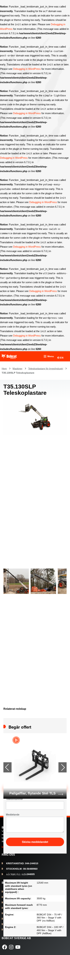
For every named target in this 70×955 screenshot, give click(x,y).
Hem (4, 368)
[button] (62, 767)
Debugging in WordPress (27, 68)
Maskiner (17, 368)
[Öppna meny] (48, 356)
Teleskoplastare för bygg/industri (45, 368)
